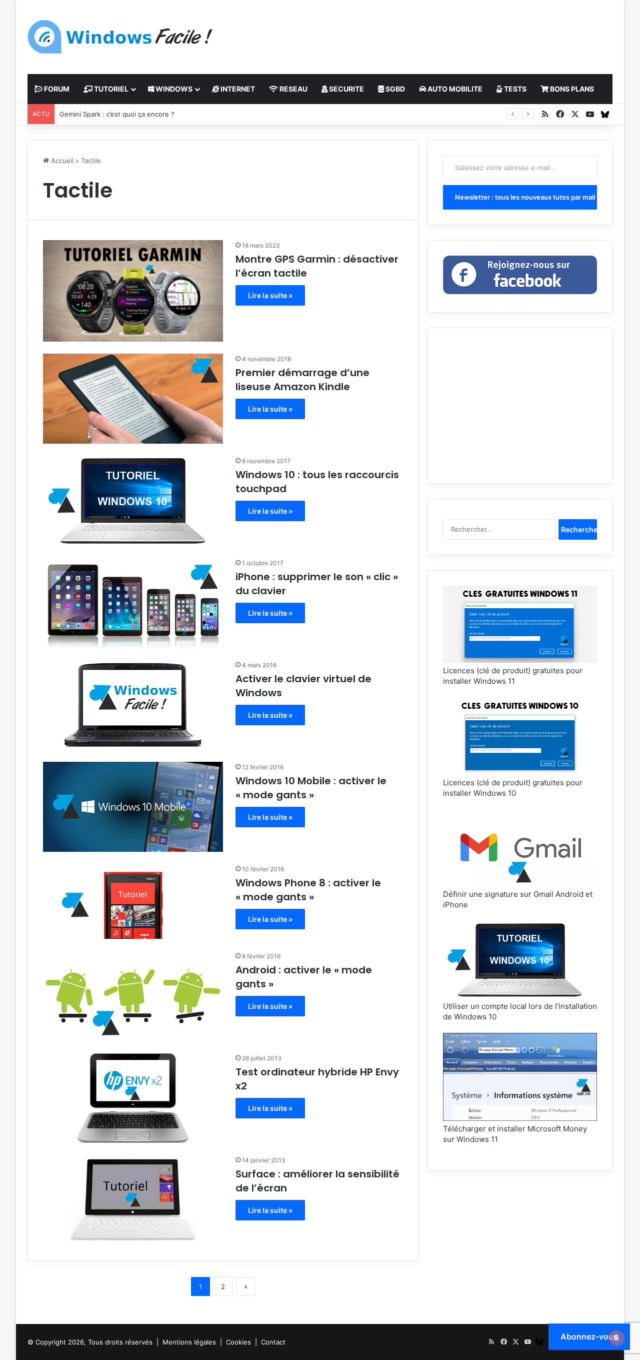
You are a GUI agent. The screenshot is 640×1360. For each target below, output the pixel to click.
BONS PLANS (571, 89)
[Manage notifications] (616, 1338)
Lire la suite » (270, 295)
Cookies (238, 1342)
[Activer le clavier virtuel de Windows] (133, 705)
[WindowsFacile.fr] (120, 37)
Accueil (61, 161)
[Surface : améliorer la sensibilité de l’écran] (133, 1200)
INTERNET (237, 89)
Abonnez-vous (589, 1336)
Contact (273, 1342)
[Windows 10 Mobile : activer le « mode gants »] (133, 807)
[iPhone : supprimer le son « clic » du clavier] (133, 603)
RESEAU (293, 89)
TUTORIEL (110, 89)
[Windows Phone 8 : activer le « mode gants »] (133, 901)
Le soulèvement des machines (107, 114)
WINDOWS (173, 89)
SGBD (394, 89)
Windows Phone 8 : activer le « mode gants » (308, 890)
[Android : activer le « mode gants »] (133, 996)
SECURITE (346, 89)
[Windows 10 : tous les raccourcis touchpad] (133, 501)
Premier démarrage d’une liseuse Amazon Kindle (303, 380)
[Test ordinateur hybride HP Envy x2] (133, 1098)
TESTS (514, 89)
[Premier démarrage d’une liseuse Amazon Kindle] (133, 399)
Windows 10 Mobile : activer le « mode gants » (311, 788)
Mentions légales (189, 1342)
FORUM (56, 89)
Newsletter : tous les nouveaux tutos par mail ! (526, 197)
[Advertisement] (420, 32)
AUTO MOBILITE (454, 89)
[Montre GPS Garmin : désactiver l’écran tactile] (133, 291)
